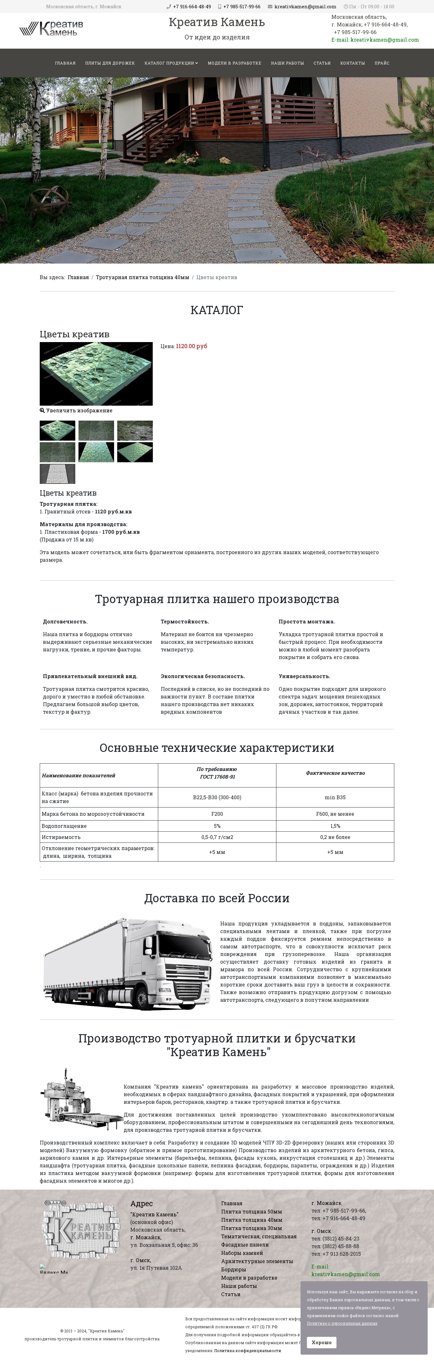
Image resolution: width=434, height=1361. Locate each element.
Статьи (322, 62)
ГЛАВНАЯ (65, 62)
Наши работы (287, 62)
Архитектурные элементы (257, 1261)
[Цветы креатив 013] (96, 431)
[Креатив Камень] (51, 28)
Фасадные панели (245, 1244)
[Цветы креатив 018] (57, 474)
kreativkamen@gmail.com (305, 6)
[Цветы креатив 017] (135, 452)
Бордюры (233, 1269)
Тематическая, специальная (259, 1236)
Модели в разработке (234, 62)
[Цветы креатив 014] (135, 431)
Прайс (382, 62)
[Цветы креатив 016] (96, 452)
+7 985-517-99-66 (242, 6)
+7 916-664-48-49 (192, 6)
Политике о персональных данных (342, 1323)
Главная (78, 277)
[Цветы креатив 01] (57, 431)
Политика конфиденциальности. (248, 1350)
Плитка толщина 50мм (251, 1211)
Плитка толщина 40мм (251, 1219)
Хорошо (322, 1342)
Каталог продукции (169, 62)
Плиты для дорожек (110, 62)
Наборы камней (242, 1252)
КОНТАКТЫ (352, 62)
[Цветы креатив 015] (57, 452)
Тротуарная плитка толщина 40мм (142, 277)
